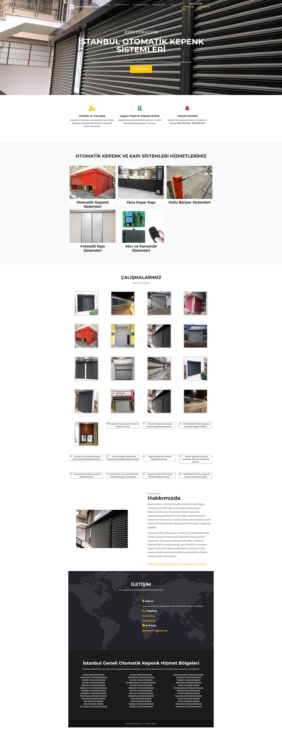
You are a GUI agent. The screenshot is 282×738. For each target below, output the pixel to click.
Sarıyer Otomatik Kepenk (188, 698)
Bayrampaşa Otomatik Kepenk (93, 696)
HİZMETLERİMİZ (121, 5)
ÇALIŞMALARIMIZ (141, 5)
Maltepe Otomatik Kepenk (188, 690)
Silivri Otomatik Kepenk (188, 701)
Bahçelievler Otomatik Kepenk (93, 688)
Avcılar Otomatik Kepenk (93, 682)
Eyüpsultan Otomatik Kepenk (141, 696)
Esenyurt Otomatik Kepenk (141, 693)
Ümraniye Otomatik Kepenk (141, 703)
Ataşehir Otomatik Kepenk (93, 680)
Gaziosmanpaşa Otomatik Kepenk (188, 674)
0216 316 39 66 (189, 8)
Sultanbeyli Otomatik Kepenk (188, 703)
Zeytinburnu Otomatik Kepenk (93, 706)
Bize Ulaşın (141, 69)
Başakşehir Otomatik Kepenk (93, 693)
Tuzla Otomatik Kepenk (141, 701)
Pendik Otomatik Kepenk (188, 693)
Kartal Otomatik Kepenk (188, 685)
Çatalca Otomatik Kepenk (141, 685)
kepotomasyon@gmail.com (154, 630)
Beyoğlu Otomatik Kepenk (141, 680)
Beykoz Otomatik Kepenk (141, 674)
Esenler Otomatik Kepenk (141, 690)
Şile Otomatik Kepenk (93, 701)
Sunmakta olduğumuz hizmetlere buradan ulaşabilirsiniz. (177, 563)
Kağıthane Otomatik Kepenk (188, 682)
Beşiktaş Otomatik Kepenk (93, 698)
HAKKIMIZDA (159, 5)
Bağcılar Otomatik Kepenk (93, 685)
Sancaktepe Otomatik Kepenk (188, 696)
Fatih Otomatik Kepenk (141, 698)
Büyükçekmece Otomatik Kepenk (141, 682)
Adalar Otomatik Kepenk (93, 674)
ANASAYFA (105, 5)
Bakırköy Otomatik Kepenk (93, 690)
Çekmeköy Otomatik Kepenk (141, 688)
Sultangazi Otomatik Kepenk (188, 706)
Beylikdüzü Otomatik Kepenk (141, 677)
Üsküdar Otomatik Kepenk (141, 706)
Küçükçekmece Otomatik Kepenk (189, 688)
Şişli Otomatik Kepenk (93, 703)
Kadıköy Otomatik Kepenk (188, 680)
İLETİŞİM (173, 5)
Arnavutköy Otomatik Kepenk (93, 677)
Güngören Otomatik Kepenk (188, 677)
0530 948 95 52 (204, 8)
